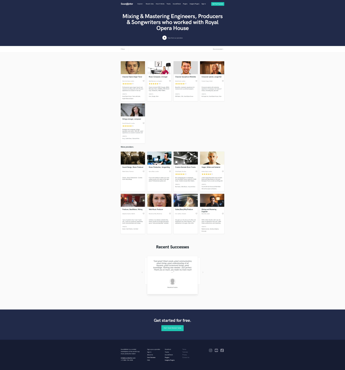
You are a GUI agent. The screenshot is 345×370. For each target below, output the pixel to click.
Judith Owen (129, 138)
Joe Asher (135, 229)
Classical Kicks (135, 138)
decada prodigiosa (214, 229)
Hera (220, 96)
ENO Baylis (177, 96)
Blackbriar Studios (172, 287)
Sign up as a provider (153, 349)
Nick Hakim (178, 186)
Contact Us (185, 357)
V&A (182, 96)
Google (153, 96)
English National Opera (127, 98)
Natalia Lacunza (205, 229)
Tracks (169, 4)
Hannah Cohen (191, 186)
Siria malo (204, 231)
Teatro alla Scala (136, 96)
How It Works (160, 4)
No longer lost (205, 96)
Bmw (157, 96)
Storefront (168, 349)
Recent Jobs (150, 4)
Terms (184, 349)
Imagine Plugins (194, 4)
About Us (150, 355)
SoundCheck (177, 4)
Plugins (185, 4)
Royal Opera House (127, 96)
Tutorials (185, 352)
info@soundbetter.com (128, 358)
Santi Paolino (129, 229)
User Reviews (151, 357)
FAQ (148, 360)
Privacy (184, 355)
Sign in (204, 4)
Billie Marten (184, 186)
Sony (150, 96)
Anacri (124, 229)
